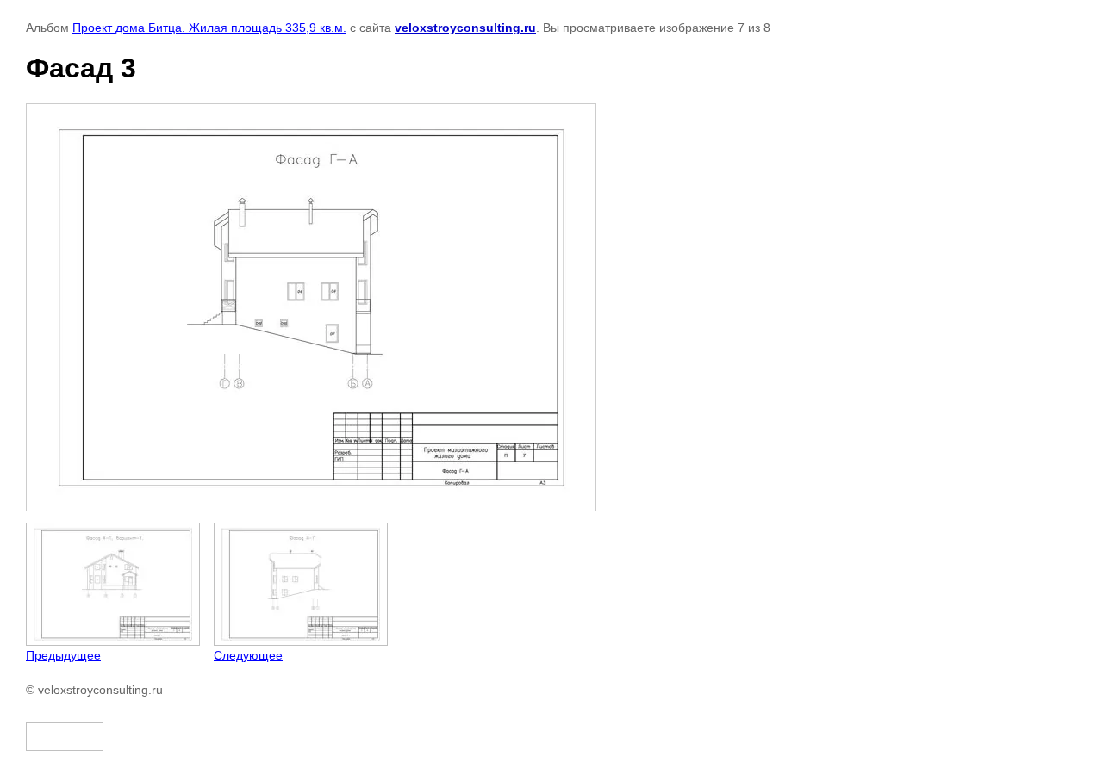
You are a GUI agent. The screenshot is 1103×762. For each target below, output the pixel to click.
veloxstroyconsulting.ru (465, 27)
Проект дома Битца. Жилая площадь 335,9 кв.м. (209, 27)
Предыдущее (63, 655)
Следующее (248, 655)
